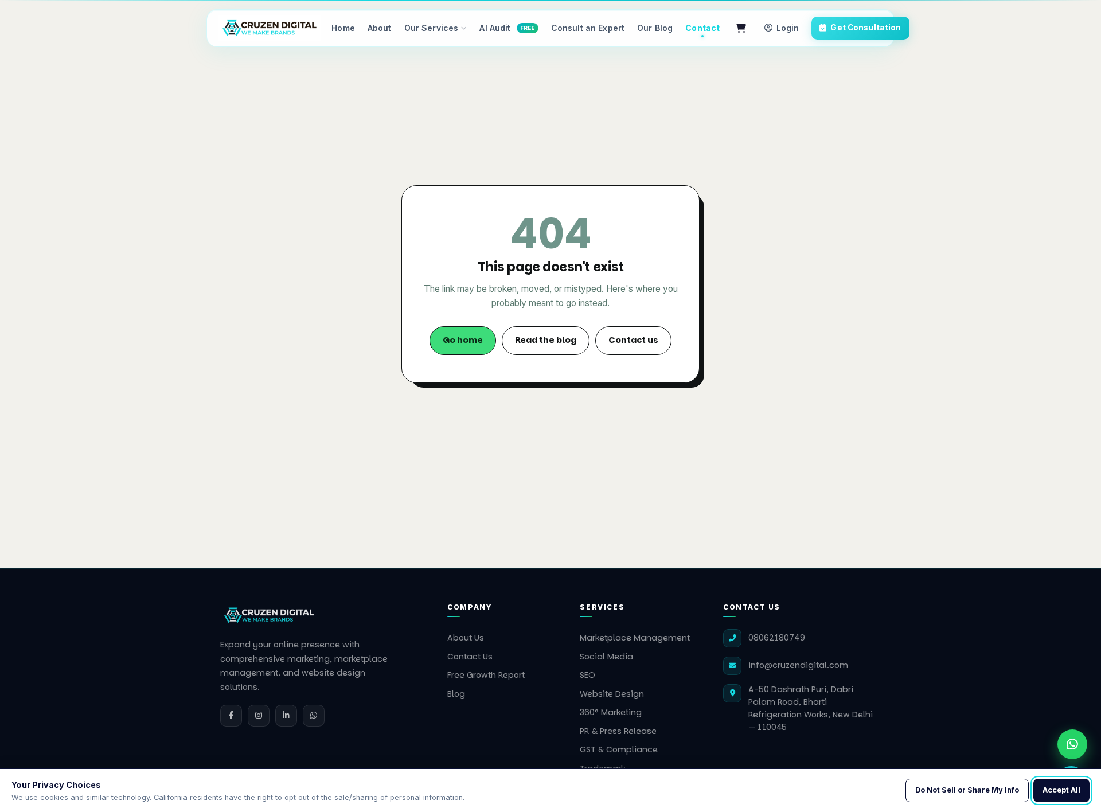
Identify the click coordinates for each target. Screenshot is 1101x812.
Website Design (612, 694)
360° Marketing (611, 712)
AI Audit (506, 28)
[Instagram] (259, 716)
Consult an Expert (587, 28)
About (380, 28)
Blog (456, 694)
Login (787, 28)
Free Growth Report (486, 675)
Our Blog (655, 28)
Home (343, 28)
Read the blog (545, 340)
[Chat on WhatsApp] (1072, 744)
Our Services (431, 28)
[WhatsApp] (314, 716)
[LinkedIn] (286, 716)
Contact (702, 28)
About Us (465, 637)
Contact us (633, 340)
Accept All (1061, 790)
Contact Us (470, 656)
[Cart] (741, 28)
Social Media (606, 656)
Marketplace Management (635, 637)
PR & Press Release (618, 731)
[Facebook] (231, 716)
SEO (587, 675)
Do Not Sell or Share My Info (967, 790)
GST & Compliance (619, 749)
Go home (463, 340)
